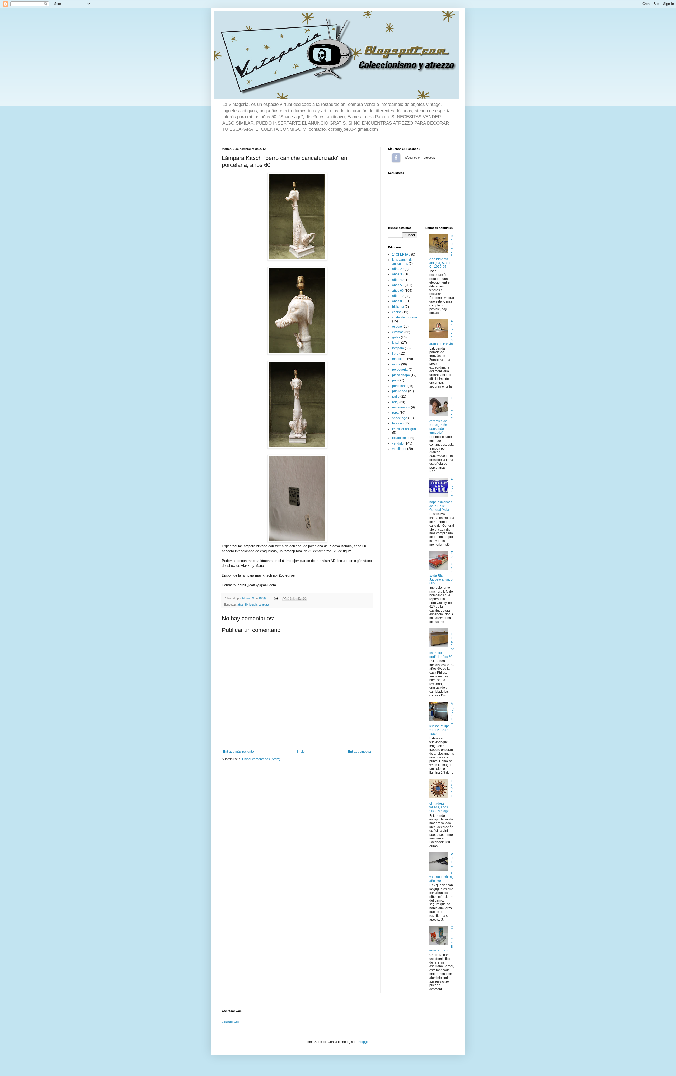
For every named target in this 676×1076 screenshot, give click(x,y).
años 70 (398, 296)
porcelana (399, 386)
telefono (398, 423)
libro (395, 353)
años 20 (398, 269)
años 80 (398, 301)
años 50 (398, 285)
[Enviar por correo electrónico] (284, 598)
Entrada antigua (359, 751)
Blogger (363, 1042)
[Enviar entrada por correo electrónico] (275, 598)
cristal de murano (404, 317)
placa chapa (401, 375)
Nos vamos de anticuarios (402, 261)
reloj (395, 402)
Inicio (301, 751)
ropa (395, 412)
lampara (398, 348)
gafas (396, 337)
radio (396, 396)
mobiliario (399, 359)
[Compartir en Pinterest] (304, 598)
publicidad (399, 391)
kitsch (253, 604)
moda (396, 364)
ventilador (399, 449)
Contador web (230, 1021)
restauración (401, 407)
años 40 (398, 280)
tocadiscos (399, 438)
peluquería (400, 369)
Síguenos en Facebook (396, 157)
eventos (397, 332)
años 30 (398, 274)
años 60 (242, 604)
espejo (397, 326)
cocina (397, 312)
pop (395, 380)
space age (399, 418)
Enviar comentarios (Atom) (261, 759)
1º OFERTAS (401, 254)
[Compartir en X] (294, 598)
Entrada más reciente (238, 751)
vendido (398, 443)
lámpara (264, 604)
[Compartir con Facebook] (299, 598)
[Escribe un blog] (289, 598)
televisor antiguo (404, 429)
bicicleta (398, 307)
